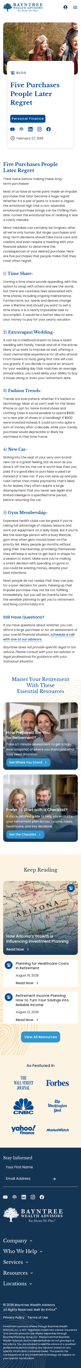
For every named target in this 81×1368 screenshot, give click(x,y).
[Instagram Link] (39, 129)
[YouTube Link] (12, 129)
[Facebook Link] (48, 129)
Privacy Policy (13, 1317)
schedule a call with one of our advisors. (39, 637)
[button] (75, 7)
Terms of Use (38, 1317)
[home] (22, 7)
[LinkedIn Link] (30, 129)
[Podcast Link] (21, 129)
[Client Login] (65, 7)
